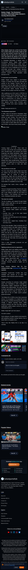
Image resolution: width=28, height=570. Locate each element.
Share (16, 43)
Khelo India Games (5, 520)
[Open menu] (25, 2)
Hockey (13, 7)
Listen (5, 43)
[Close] (25, 567)
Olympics (3, 516)
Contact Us (3, 500)
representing (23, 258)
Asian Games (4, 513)
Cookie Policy (12, 565)
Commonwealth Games (6, 518)
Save (11, 43)
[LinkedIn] (14, 532)
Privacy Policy (4, 503)
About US (3, 495)
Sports (7, 7)
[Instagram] (17, 532)
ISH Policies (3, 505)
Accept (21, 567)
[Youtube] (8, 532)
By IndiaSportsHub (9, 18)
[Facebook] (19, 532)
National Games (4, 523)
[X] (11, 532)
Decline (16, 567)
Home (2, 7)
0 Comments (11, 41)
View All (13, 415)
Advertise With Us (5, 498)
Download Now (17, 268)
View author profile (8, 20)
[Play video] (11, 437)
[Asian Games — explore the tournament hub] (14, 348)
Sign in (3, 359)
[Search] (22, 2)
